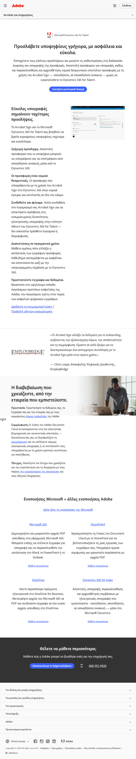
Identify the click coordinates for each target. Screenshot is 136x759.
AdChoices (13, 753)
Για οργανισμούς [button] (14, 705)
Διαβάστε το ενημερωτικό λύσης (31, 307)
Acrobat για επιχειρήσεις (18, 15)
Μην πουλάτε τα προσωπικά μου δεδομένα (102, 748)
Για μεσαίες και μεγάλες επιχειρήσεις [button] (25, 698)
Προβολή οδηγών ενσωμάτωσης (32, 311)
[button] (115, 5)
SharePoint (98, 524)
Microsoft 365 (38, 524)
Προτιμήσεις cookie (73, 748)
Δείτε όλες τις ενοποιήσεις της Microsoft (68, 510)
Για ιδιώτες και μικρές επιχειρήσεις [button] (24, 690)
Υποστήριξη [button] (12, 713)
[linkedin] (54, 741)
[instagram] (41, 741)
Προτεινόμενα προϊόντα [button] (18, 729)
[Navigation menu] (5, 5)
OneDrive (38, 580)
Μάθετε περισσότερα (38, 565)
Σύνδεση (126, 5)
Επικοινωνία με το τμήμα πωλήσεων (52, 665)
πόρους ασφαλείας (36, 416)
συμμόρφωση (19, 442)
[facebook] (35, 741)
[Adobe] (18, 5)
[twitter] (48, 741)
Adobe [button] (9, 721)
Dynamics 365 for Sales (98, 580)
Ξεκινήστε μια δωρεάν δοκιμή (68, 89)
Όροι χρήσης (56, 748)
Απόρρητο (44, 748)
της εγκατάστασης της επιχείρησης (39, 471)
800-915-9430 (97, 666)
